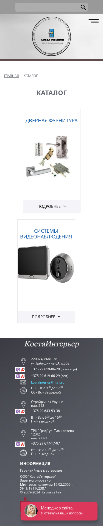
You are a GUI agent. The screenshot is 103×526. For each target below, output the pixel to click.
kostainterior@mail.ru (47, 382)
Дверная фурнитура (51, 120)
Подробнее (49, 206)
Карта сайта (51, 492)
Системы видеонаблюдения (46, 233)
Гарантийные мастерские (41, 470)
